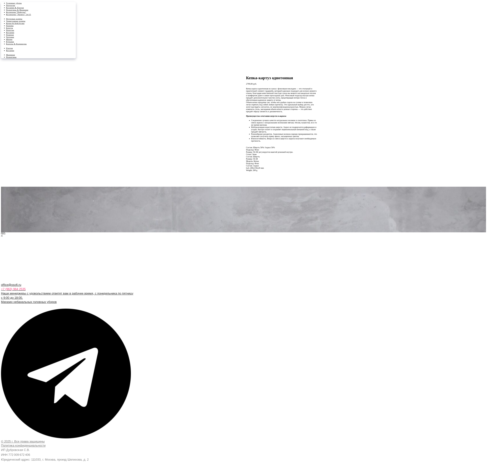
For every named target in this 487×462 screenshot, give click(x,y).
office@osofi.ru (11, 284)
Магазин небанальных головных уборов (29, 302)
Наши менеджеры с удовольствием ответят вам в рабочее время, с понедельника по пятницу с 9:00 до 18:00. (67, 293)
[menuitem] (14, 3)
